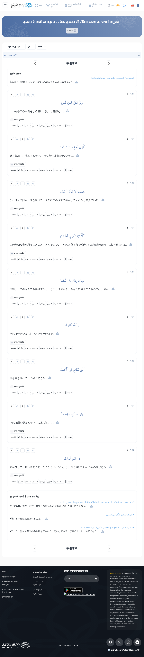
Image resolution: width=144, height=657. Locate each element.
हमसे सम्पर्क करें (7, 597)
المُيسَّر (20, 125)
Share (70, 30)
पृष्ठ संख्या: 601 (10, 55)
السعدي (35, 125)
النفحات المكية (59, 125)
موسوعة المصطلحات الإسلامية (41, 583)
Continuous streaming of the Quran (13, 590)
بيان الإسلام (38, 589)
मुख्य (3, 572)
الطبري (49, 125)
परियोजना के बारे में (8, 577)
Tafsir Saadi (38, 594)
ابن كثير (42, 125)
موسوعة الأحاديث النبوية (43, 577)
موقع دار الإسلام (40, 572)
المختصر (28, 125)
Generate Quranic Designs (10, 583)
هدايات (69, 125)
